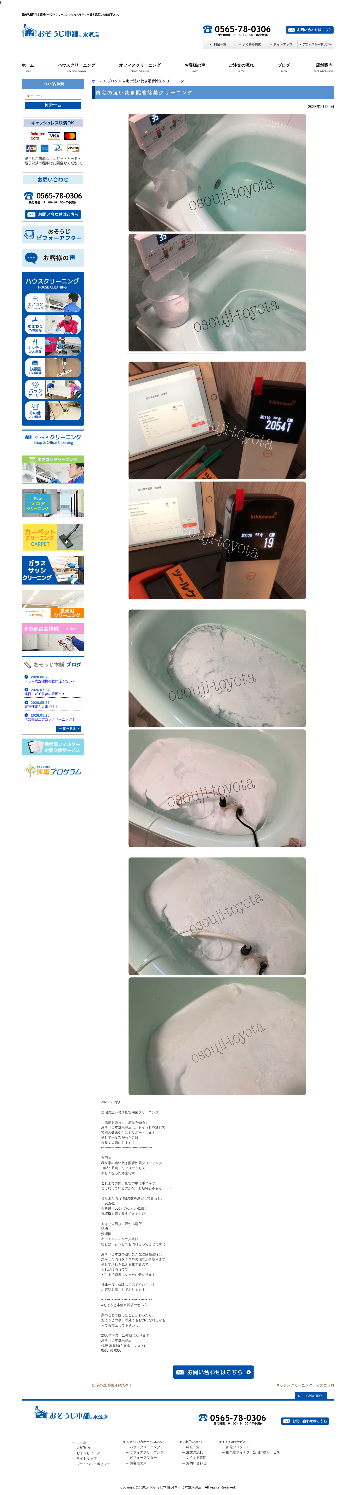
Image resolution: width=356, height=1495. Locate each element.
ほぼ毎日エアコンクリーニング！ (49, 719)
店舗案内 (324, 65)
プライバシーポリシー (93, 1464)
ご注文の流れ (241, 65)
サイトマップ (86, 1458)
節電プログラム (238, 1447)
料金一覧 (193, 1447)
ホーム (28, 65)
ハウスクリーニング (76, 65)
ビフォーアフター (143, 1458)
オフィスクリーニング (140, 65)
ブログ (284, 65)
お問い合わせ (196, 1463)
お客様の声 (195, 65)
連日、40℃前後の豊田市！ (44, 694)
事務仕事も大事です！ (41, 707)
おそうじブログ (88, 1453)
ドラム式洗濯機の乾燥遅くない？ (49, 681)
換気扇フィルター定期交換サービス (253, 1452)
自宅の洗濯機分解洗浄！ (112, 1385)
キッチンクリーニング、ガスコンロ (305, 1385)
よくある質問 (196, 1458)
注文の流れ (194, 1452)
